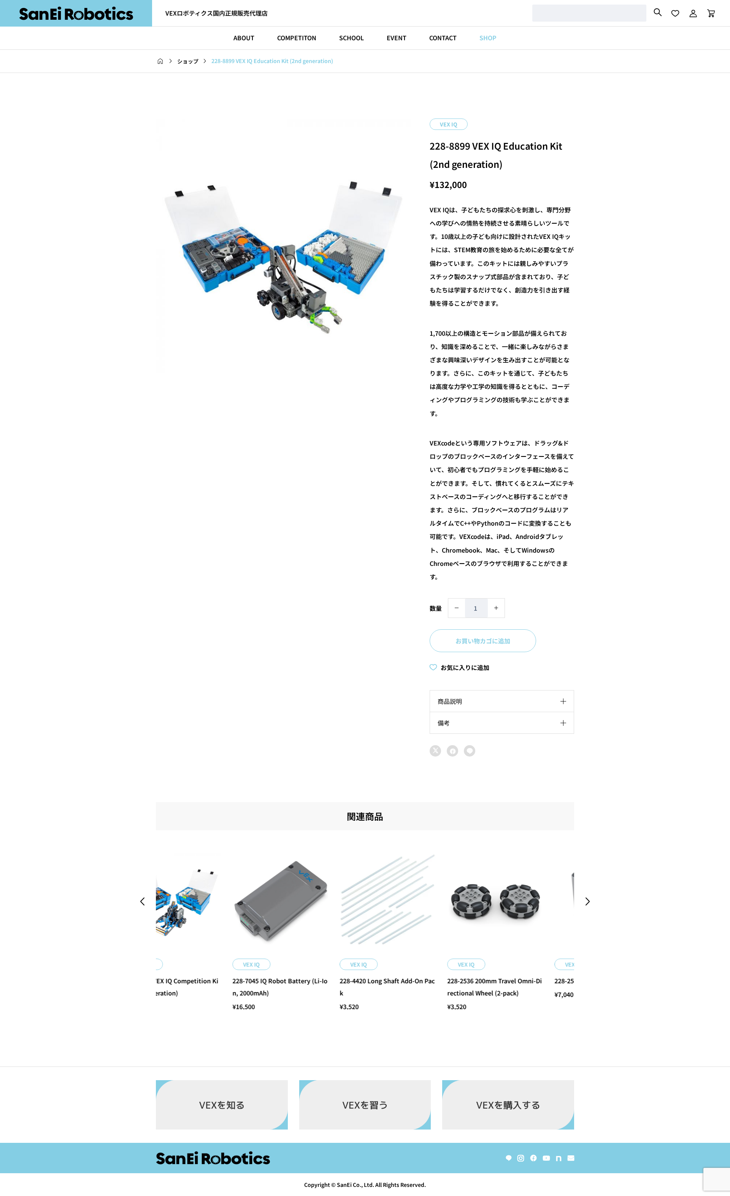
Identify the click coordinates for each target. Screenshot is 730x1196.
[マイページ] (693, 13)
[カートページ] (708, 13)
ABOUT (243, 37)
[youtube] (546, 1158)
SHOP (488, 37)
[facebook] (533, 1158)
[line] (509, 1158)
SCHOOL (351, 37)
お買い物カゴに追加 (482, 640)
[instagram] (520, 1158)
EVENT (396, 37)
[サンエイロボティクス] (76, 13)
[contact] (571, 1158)
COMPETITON (296, 37)
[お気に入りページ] (675, 13)
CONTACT (443, 37)
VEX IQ (448, 124)
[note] (558, 1158)
